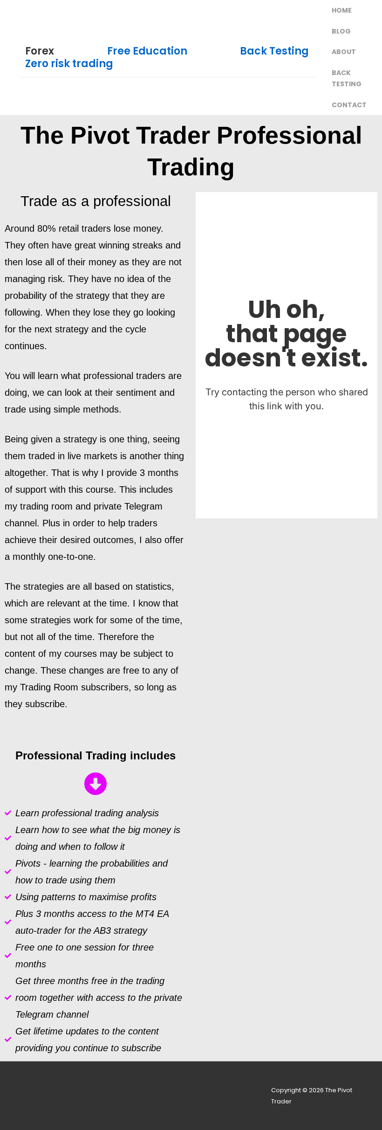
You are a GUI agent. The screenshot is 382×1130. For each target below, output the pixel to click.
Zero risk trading (69, 63)
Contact (349, 105)
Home (342, 10)
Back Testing (274, 51)
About (344, 51)
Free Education (147, 51)
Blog (341, 31)
